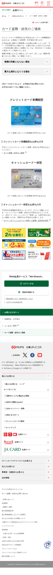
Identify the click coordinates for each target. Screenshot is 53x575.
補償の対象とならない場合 (17, 61)
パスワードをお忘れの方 (14, 302)
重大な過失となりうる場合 (17, 71)
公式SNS (16, 355)
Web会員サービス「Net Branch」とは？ (19, 299)
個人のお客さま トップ (14, 384)
